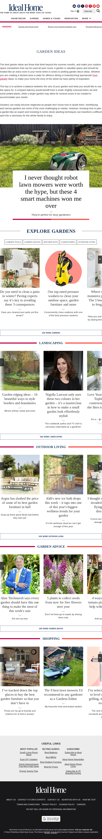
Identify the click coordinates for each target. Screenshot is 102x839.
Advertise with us (71, 800)
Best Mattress (51, 752)
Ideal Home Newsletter (73, 759)
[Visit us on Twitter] (82, 6)
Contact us (54, 800)
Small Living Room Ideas (29, 753)
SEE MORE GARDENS (51, 333)
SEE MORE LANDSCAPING (51, 437)
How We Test (89, 800)
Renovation (71, 18)
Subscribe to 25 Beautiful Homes (73, 772)
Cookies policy (67, 804)
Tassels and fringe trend (28, 27)
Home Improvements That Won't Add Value (29, 765)
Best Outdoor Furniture (51, 762)
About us (11, 800)
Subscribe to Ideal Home (73, 753)
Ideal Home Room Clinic (73, 765)
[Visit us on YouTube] (98, 6)
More (85, 18)
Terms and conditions (28, 804)
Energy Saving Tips (29, 771)
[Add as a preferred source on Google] (51, 819)
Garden (34, 18)
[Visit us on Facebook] (78, 6)
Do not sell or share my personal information (51, 809)
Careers (81, 804)
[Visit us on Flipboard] (94, 6)
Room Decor (18, 18)
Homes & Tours (51, 18)
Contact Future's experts (31, 800)
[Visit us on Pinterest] (90, 6)
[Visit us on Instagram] (86, 6)
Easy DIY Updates (28, 759)
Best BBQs (51, 757)
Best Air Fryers (51, 767)
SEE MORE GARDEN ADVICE (51, 629)
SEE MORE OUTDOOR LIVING (51, 536)
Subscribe (88, 11)
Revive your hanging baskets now (62, 27)
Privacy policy (49, 804)
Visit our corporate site (83, 830)
